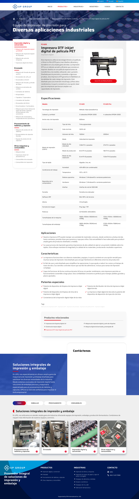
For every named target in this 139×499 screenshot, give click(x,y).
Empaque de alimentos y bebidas (85, 479)
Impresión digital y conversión (38, 19)
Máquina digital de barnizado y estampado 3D (99, 327)
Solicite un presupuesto (103, 81)
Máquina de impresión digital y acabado (65, 19)
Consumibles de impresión (24, 162)
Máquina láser (20, 152)
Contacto (120, 6)
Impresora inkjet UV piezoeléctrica (22, 156)
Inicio (50, 6)
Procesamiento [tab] (55, 403)
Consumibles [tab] (76, 403)
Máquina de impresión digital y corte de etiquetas (100, 323)
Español (120, 1)
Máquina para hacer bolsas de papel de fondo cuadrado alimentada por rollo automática (25, 111)
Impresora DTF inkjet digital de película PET (59, 330)
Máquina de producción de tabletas (24, 131)
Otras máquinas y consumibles (21, 146)
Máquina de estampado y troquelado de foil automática (25, 117)
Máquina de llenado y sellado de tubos (25, 83)
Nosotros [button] (94, 6)
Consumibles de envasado (24, 159)
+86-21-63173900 (115, 475)
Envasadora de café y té (23, 77)
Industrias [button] (78, 6)
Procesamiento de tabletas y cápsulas (22, 124)
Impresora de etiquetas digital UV (56, 323)
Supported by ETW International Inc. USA (69, 496)
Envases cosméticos (82, 482)
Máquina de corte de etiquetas (22, 59)
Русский (111, 1)
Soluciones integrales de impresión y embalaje (45, 411)
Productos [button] (62, 6)
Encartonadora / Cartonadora (25, 106)
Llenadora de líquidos (23, 100)
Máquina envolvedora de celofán (24, 88)
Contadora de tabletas (23, 92)
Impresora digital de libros (24, 63)
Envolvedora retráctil (22, 80)
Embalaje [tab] (35, 403)
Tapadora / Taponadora (23, 97)
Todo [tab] (19, 403)
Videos (107, 6)
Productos (22, 19)
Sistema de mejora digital (53, 327)
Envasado (18, 68)
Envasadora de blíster (23, 103)
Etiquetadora (20, 94)
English (101, 1)
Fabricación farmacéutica (83, 488)
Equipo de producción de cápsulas (23, 140)
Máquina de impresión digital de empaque (25, 54)
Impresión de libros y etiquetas (85, 472)
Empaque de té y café (82, 485)
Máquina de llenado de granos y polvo (25, 73)
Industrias (79, 467)
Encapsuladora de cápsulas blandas (24, 135)
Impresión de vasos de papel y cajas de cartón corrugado (87, 475)
